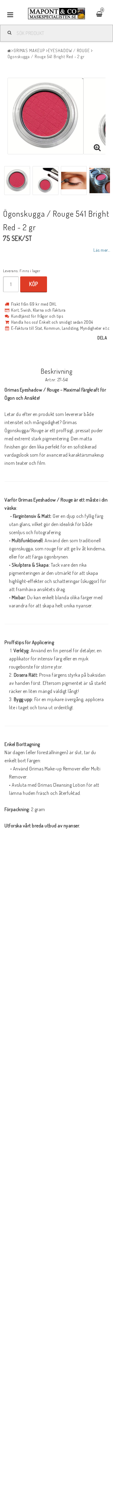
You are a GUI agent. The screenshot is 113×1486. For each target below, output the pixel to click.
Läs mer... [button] (101, 250)
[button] (97, 147)
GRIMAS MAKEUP (29, 50)
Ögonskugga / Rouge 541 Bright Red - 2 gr (46, 56)
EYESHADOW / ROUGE (68, 50)
